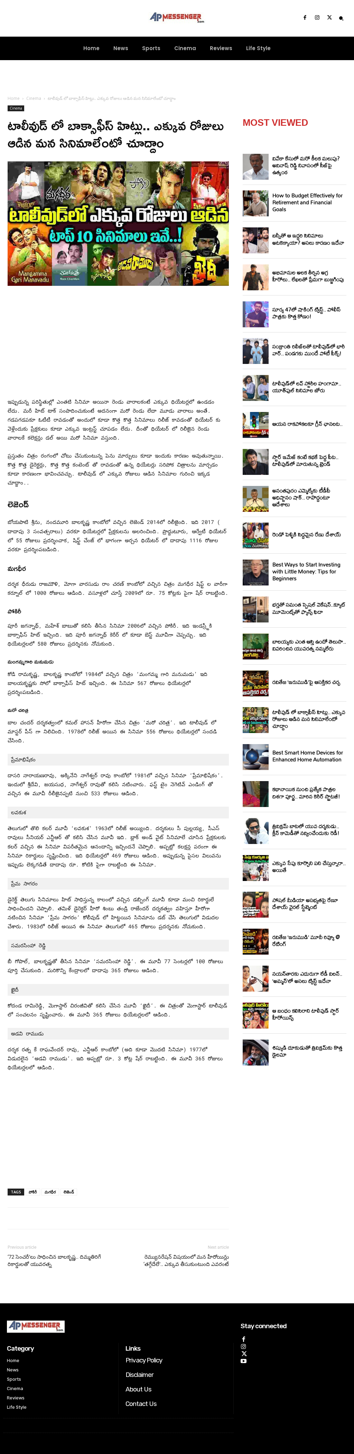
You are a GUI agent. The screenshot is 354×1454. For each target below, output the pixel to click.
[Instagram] (317, 18)
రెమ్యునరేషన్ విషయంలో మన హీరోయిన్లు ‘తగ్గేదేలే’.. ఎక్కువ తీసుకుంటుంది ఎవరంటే (186, 1260)
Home (14, 98)
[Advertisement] (118, 343)
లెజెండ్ (69, 1191)
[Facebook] (304, 18)
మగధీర (50, 1191)
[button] (341, 18)
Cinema (33, 98)
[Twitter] (329, 18)
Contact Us (141, 1404)
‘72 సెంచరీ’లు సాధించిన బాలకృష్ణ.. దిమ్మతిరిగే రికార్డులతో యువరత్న (54, 1260)
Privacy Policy (143, 1360)
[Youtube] (243, 1360)
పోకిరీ (33, 1191)
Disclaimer (139, 1375)
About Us (138, 1389)
